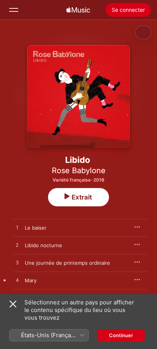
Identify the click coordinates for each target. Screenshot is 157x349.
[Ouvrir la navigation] (13, 10)
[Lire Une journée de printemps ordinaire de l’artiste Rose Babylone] (17, 262)
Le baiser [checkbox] (35, 228)
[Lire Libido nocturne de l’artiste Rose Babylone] (17, 245)
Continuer (121, 335)
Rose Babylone (79, 170)
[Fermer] (13, 304)
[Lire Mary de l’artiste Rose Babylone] (17, 280)
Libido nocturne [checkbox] (43, 245)
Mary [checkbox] (31, 280)
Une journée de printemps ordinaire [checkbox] (67, 263)
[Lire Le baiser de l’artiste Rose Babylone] (17, 227)
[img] (78, 9)
